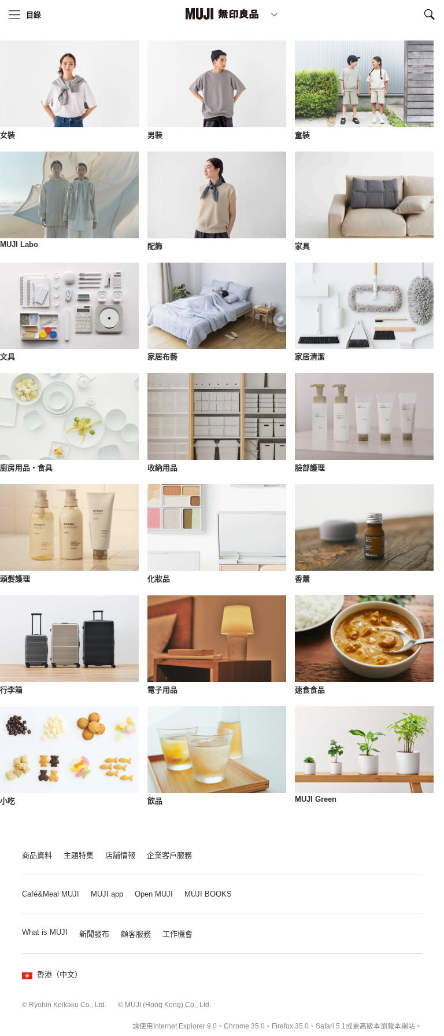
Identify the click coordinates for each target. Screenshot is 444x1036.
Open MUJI (154, 894)
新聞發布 (94, 934)
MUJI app (107, 894)
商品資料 (37, 855)
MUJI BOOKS (208, 894)
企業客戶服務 (169, 855)
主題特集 (79, 855)
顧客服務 (136, 934)
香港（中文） (59, 974)
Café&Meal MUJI (50, 894)
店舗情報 (120, 855)
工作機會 (177, 934)
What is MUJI (45, 932)
